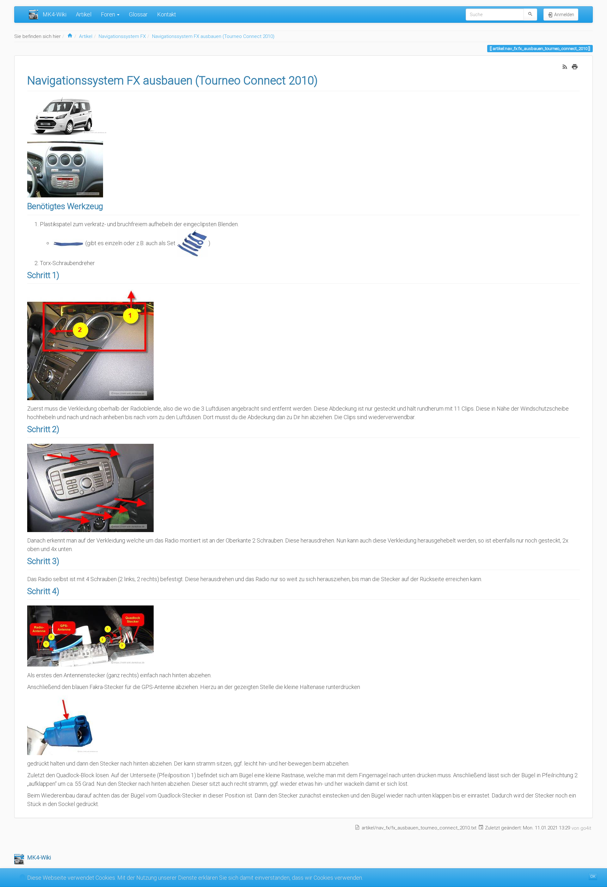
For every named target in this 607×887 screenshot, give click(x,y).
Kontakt (166, 14)
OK (593, 876)
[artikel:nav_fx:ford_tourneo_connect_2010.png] (70, 115)
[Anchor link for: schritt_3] (63, 560)
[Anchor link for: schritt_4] (63, 590)
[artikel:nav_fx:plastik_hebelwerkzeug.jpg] (68, 242)
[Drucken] (574, 66)
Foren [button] (108, 14)
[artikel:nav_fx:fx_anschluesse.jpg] (90, 635)
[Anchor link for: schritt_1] (63, 274)
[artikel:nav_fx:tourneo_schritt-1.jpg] (90, 344)
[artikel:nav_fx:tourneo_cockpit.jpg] (65, 168)
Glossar (138, 14)
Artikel (83, 14)
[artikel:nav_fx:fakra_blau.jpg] (65, 724)
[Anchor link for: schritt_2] (63, 429)
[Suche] (530, 15)
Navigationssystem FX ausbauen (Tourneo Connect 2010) (213, 36)
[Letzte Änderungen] (564, 66)
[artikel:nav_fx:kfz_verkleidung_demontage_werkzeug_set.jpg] (192, 242)
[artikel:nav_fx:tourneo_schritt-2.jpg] (90, 487)
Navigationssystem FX (122, 36)
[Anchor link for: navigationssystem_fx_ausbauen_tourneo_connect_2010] (323, 79)
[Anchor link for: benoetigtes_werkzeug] (107, 206)
